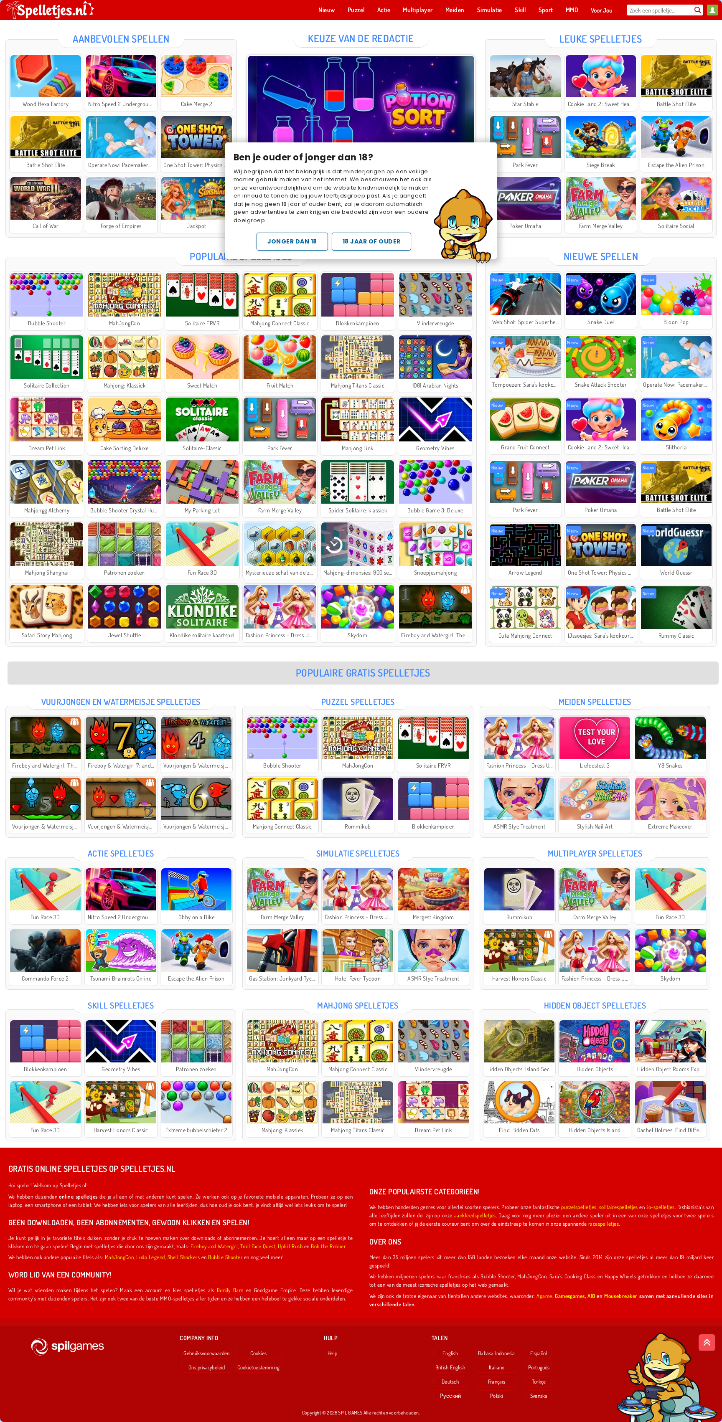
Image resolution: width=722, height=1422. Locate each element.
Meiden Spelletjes (595, 701)
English (450, 1353)
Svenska (539, 1395)
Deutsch (450, 1381)
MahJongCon (119, 1256)
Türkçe (539, 1381)
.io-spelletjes (660, 1206)
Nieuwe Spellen (601, 256)
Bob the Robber (328, 1246)
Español (538, 1353)
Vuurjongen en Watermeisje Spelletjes (121, 701)
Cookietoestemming (258, 1367)
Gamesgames (570, 1295)
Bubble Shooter (225, 1256)
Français (496, 1381)
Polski (496, 1395)
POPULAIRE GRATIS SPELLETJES (363, 672)
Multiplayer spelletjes (595, 853)
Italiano (497, 1367)
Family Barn (230, 1289)
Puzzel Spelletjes (357, 701)
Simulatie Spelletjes (358, 853)
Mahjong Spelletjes (358, 1005)
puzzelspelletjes (579, 1206)
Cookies (258, 1353)
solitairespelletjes (618, 1206)
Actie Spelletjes (121, 853)
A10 (591, 1295)
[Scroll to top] (707, 1342)
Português (539, 1367)
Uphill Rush (290, 1246)
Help (332, 1353)
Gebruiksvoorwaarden (206, 1353)
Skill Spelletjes (121, 1005)
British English (450, 1367)
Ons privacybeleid (206, 1367)
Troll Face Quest (257, 1246)
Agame (544, 1295)
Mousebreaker (621, 1295)
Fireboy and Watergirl (214, 1246)
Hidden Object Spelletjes (595, 1005)
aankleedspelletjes (475, 1215)
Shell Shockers (184, 1256)
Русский (450, 1395)
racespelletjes (603, 1223)
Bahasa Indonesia (496, 1353)
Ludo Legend (150, 1256)
